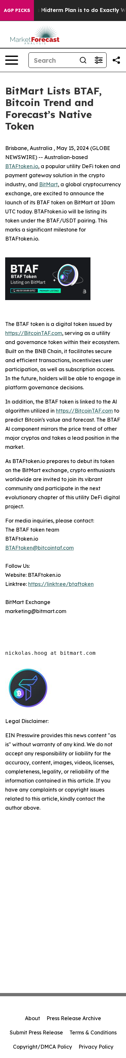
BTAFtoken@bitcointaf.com (39, 548)
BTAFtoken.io (21, 166)
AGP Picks (17, 10)
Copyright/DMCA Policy (42, 1046)
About (32, 1018)
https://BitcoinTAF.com (33, 333)
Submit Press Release (36, 1032)
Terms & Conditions (93, 1032)
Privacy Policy (96, 1046)
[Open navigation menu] (11, 60)
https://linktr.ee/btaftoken (61, 584)
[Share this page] (116, 60)
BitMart (48, 184)
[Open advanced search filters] (98, 60)
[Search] (83, 60)
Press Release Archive (74, 1018)
